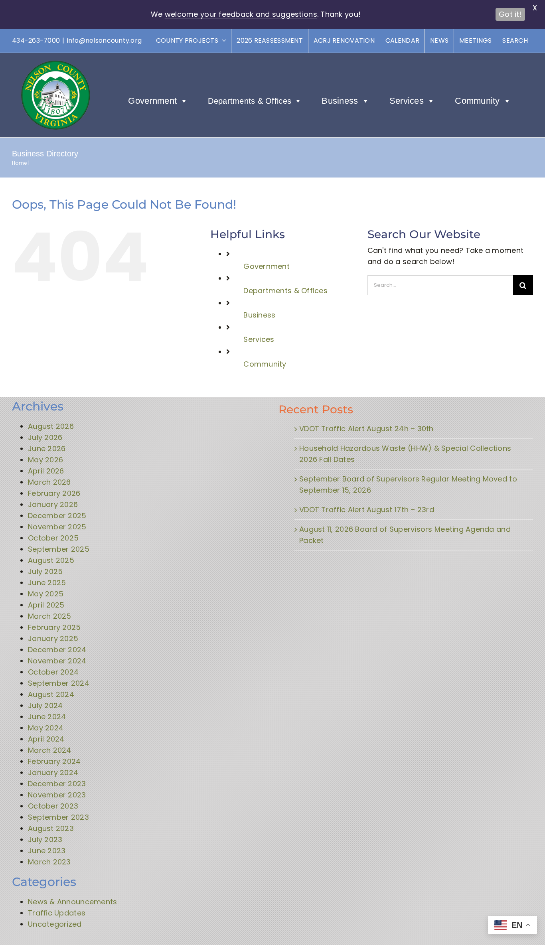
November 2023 (57, 795)
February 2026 (54, 493)
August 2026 (51, 426)
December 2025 (57, 516)
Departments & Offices (249, 101)
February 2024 (54, 761)
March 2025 (49, 616)
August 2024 (51, 694)
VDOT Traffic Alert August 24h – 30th (366, 429)
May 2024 (45, 728)
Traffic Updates (56, 913)
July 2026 (45, 437)
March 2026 (49, 482)
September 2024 (58, 683)
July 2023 (45, 839)
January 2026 (53, 504)
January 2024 (53, 772)
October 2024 (53, 672)
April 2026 (46, 471)
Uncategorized (55, 924)
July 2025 (45, 571)
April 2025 (46, 605)
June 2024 (47, 717)
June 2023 (46, 851)
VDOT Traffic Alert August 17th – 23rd (366, 510)
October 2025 (53, 538)
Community (477, 101)
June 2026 (46, 449)
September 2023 (58, 817)
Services (406, 101)
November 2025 (57, 527)
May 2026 (45, 460)
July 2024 (45, 705)
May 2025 (45, 594)
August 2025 (51, 560)
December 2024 (57, 650)
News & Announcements (72, 902)
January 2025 (53, 638)
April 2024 (46, 739)
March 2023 (49, 862)
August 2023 (51, 828)
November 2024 (57, 661)
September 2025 (58, 549)
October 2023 (53, 806)
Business (340, 101)
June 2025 (47, 583)
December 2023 (57, 784)
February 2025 (54, 627)
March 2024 (49, 750)
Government (152, 101)
